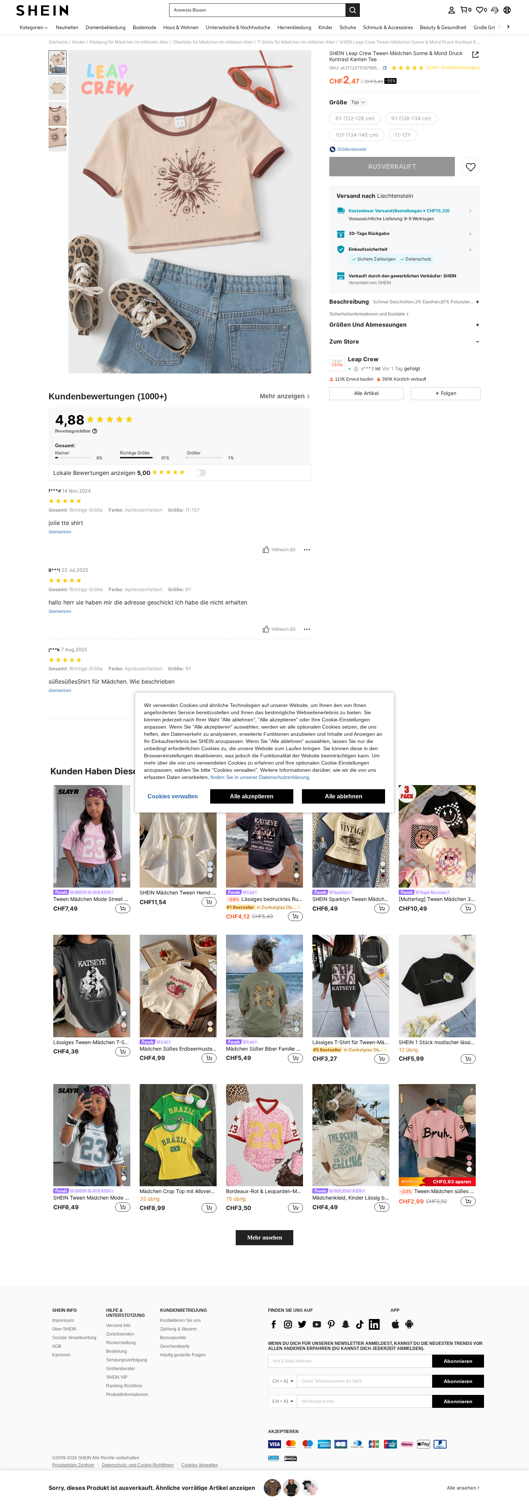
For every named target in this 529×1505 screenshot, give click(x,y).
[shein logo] (42, 10)
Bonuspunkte (173, 1337)
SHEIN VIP (116, 1377)
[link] (466, 9)
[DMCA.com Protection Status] (290, 1458)
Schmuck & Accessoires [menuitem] (388, 27)
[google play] (409, 1327)
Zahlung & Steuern (178, 1329)
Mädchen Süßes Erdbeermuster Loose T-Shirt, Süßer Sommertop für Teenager (178, 1049)
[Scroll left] (499, 27)
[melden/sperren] (307, 549)
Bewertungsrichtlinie (72, 431)
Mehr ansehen (264, 1237)
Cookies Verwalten (199, 1465)
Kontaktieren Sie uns (180, 1320)
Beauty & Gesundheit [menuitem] (443, 27)
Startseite (58, 42)
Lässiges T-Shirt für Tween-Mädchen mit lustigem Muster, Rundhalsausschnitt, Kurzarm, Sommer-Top (350, 1042)
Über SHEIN (64, 1329)
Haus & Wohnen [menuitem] (181, 27)
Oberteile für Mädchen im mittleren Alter (213, 42)
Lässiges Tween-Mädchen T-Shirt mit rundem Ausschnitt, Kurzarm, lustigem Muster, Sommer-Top (91, 1042)
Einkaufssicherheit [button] (368, 249)
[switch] (200, 472)
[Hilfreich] (266, 549)
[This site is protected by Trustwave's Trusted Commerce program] (273, 1458)
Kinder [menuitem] (325, 27)
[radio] (355, 118)
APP (394, 1310)
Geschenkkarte (175, 1346)
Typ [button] (355, 102)
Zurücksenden (120, 1334)
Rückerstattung (121, 1342)
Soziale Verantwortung (74, 1337)
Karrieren (61, 1354)
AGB (56, 1346)
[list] (325, 1324)
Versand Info (118, 1325)
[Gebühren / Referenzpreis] (362, 81)
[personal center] (451, 10)
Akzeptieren (283, 1431)
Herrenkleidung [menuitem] (294, 27)
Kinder (78, 42)
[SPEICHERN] (470, 166)
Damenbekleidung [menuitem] (106, 27)
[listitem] (91, 854)
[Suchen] (352, 10)
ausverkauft (392, 166)
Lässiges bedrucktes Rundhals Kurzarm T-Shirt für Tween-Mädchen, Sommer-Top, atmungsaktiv (265, 899)
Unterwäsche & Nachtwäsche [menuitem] (238, 27)
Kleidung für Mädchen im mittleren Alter (129, 42)
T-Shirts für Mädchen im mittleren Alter (296, 42)
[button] (494, 10)
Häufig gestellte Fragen (183, 1354)
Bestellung (116, 1351)
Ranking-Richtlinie (124, 1385)
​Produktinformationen (127, 1394)
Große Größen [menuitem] (489, 27)
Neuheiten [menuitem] (67, 27)
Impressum (63, 1320)
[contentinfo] (376, 1444)
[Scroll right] (508, 27)
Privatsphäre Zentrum (73, 1465)
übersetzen (60, 531)
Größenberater (120, 1368)
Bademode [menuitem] (144, 27)
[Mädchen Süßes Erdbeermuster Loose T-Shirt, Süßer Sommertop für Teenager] (178, 986)
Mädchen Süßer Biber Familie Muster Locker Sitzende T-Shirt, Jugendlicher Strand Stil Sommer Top (264, 1049)
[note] (437, 1181)
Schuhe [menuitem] (348, 27)
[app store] (395, 1327)
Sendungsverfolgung (126, 1360)
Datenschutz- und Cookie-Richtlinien (138, 1465)
